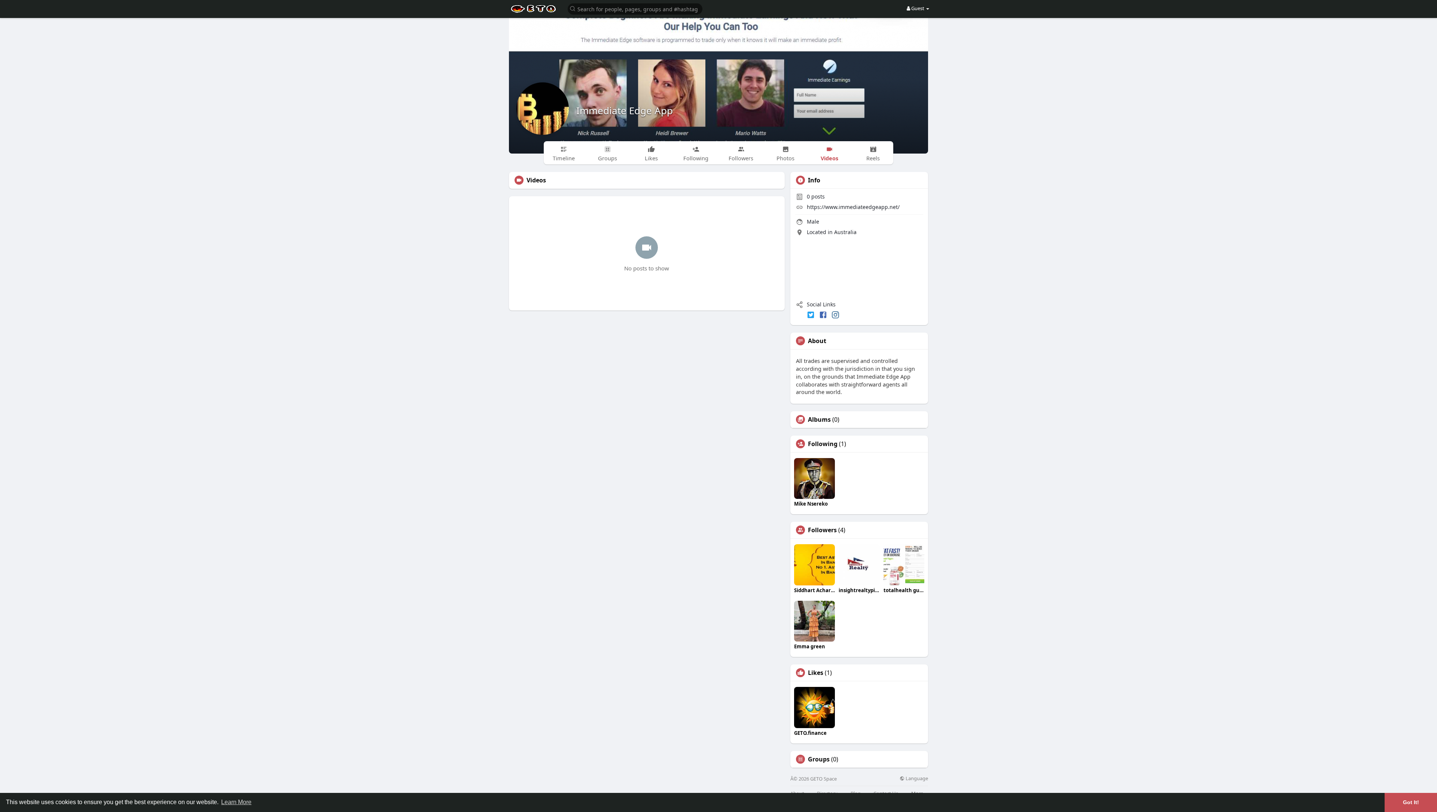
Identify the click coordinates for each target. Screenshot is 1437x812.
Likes (815, 673)
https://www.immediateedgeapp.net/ (853, 206)
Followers (822, 530)
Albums (819, 419)
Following (823, 444)
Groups (819, 759)
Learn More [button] (236, 802)
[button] (635, 8)
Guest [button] (917, 8)
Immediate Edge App (624, 110)
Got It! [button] (1411, 802)
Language (916, 778)
